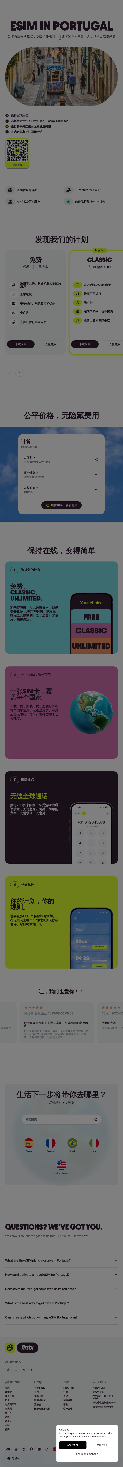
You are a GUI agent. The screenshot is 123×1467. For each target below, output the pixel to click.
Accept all (73, 1445)
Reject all (101, 1445)
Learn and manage (87, 1454)
